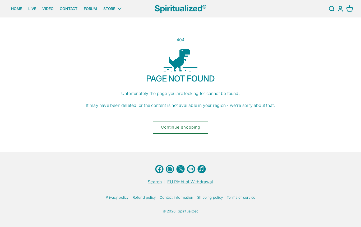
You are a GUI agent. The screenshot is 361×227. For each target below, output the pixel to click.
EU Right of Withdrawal (190, 181)
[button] (349, 8)
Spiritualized (188, 211)
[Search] (331, 8)
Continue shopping (180, 127)
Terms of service (241, 197)
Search (155, 181)
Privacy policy (117, 197)
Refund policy (144, 197)
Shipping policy (210, 197)
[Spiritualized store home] (180, 8)
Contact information (176, 197)
